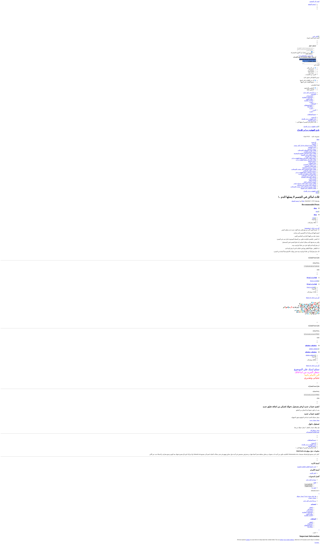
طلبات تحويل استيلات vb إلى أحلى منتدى (305, 145)
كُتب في (312, 228)
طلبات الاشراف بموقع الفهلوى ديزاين (306, 159)
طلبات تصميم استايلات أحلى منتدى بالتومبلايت (303, 186)
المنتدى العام (312, 180)
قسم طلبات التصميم (310, 166)
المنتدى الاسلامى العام (310, 182)
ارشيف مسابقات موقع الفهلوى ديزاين (305, 172)
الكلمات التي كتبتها (307, 80)
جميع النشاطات (308, 105)
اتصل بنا (314, 488)
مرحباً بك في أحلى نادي (309, 92)
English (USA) (308, 486)
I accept (317, 542)
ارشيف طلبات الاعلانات (309, 171)
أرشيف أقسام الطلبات (310, 152)
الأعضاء (314, 144)
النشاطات (313, 103)
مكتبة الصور (309, 99)
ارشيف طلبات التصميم (309, 164)
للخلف (311, 507)
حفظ (318, 139)
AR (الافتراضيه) (308, 484)
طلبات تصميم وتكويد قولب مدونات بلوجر (305, 183)
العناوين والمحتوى (309, 88)
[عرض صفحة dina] (317, 192)
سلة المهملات (312, 163)
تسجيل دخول (309, 53)
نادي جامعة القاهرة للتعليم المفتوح (306, 466)
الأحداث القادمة (308, 100)
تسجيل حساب (312, 61)
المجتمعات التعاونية (307, 97)
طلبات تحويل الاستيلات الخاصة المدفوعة (305, 153)
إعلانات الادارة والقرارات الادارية (307, 174)
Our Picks (310, 106)
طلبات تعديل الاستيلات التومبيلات (307, 150)
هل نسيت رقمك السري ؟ (306, 55)
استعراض (313, 94)
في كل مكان (310, 68)
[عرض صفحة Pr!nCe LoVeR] (314, 281)
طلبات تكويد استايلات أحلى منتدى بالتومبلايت (303, 169)
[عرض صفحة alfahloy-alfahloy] (314, 349)
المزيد (311, 102)
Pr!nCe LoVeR (312, 278)
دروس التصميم (312, 148)
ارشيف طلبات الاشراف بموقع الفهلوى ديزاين (304, 158)
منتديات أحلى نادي (311, 480)
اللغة (314, 482)
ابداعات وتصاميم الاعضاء (309, 167)
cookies (248, 539)
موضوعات (311, 69)
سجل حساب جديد (314, 420)
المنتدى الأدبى (312, 178)
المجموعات (309, 95)
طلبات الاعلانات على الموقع (308, 188)
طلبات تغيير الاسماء (310, 156)
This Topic (311, 73)
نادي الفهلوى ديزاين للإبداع (308, 130)
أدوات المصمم (312, 147)
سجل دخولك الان (314, 430)
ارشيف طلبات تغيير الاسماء (308, 155)
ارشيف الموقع (312, 161)
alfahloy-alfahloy (311, 345)
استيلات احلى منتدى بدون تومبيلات (306, 185)
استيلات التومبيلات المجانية (308, 177)
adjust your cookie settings (287, 539)
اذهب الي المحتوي (314, 1)
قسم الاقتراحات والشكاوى (308, 175)
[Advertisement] (160, 22)
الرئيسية (313, 142)
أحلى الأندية (313, 473)
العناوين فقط (310, 89)
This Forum (311, 71)
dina (303, 201)
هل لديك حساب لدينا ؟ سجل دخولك (306, 44)
